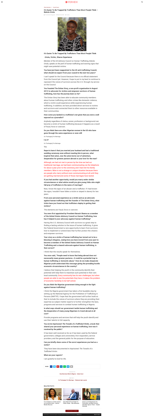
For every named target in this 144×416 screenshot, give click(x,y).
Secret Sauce (56, 7)
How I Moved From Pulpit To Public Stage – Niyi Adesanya (71, 402)
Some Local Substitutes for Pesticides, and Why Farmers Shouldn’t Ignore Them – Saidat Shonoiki (91, 404)
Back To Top (96, 414)
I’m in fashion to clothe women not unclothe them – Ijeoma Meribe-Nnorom (52, 403)
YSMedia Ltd (78, 414)
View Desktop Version (73, 410)
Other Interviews (47, 7)
